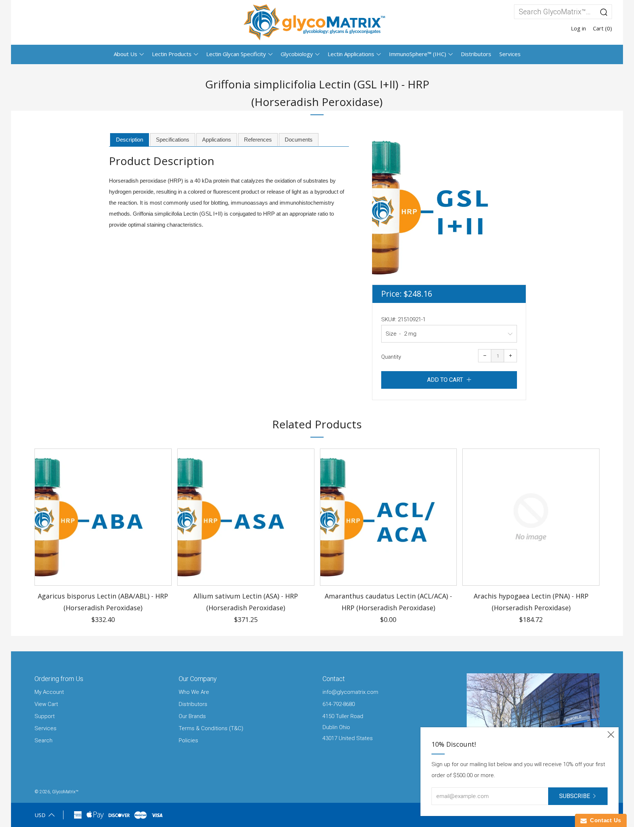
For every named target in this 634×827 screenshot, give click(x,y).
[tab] (129, 140)
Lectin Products (172, 54)
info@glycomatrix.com (350, 692)
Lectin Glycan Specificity (236, 54)
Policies (188, 740)
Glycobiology (297, 54)
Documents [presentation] (299, 139)
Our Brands (192, 716)
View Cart (46, 704)
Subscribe (574, 796)
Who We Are (194, 692)
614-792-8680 (339, 704)
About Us (125, 54)
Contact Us (604, 820)
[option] (449, 208)
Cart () (602, 28)
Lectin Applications (351, 54)
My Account (49, 692)
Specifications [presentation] (172, 139)
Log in (578, 28)
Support (44, 716)
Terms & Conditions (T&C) (211, 728)
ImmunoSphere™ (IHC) (417, 54)
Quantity (391, 357)
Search (43, 740)
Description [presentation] (129, 139)
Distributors (476, 54)
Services (510, 54)
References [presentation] (258, 139)
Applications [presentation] (216, 139)
